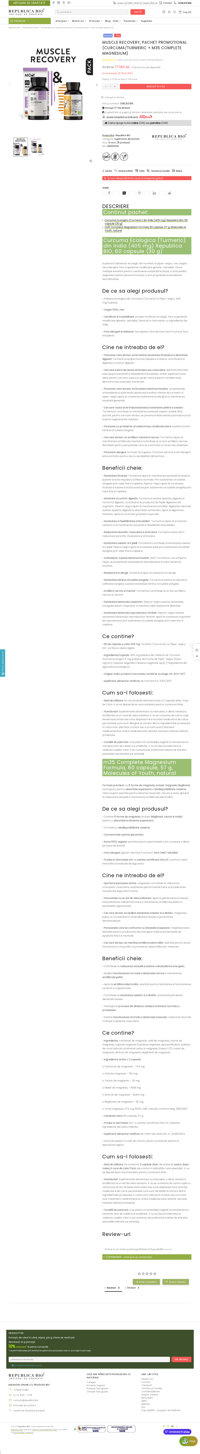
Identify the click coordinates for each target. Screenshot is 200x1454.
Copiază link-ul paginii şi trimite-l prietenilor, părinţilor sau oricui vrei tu (143, 112)
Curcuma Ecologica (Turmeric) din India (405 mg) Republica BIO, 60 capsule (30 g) (146, 221)
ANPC (144, 1400)
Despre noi (147, 1379)
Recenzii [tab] (111, 1287)
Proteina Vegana (96, 1385)
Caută (138, 11)
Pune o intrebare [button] (148, 1281)
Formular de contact (24, 1405)
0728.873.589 (184, 3)
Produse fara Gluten (30, 27)
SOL (143, 1407)
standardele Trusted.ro (23, 1432)
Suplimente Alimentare (127, 139)
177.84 (117, 108)
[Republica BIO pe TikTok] (64, 3)
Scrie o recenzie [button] (177, 1281)
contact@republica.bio (25, 1400)
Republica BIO (27, 12)
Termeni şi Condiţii (151, 1388)
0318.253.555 (126, 103)
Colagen (91, 1382)
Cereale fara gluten (97, 1391)
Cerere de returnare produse (29, 1410)
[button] (114, 97)
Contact (167, 3)
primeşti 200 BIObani (27, 1365)
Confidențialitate (150, 1391)
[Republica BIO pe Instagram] (59, 3)
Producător (108, 135)
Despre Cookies (149, 1394)
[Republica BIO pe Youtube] (69, 3)
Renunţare (147, 1397)
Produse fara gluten (97, 1388)
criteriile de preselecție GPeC (44, 1429)
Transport (146, 1385)
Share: (105, 187)
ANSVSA (145, 1404)
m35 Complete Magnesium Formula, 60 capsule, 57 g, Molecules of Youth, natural (145, 228)
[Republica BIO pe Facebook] (53, 3)
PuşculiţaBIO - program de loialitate (160, 1410)
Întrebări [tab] (131, 1287)
